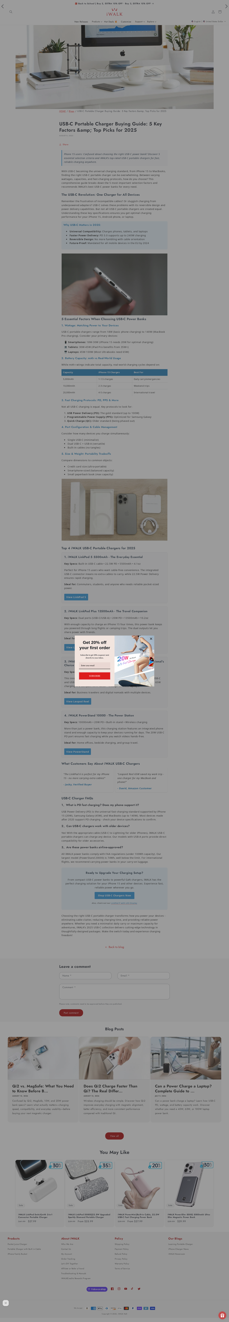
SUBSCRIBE (94, 675)
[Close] (151, 639)
